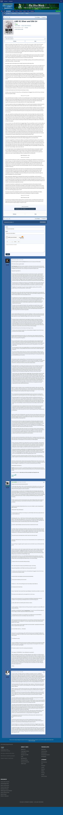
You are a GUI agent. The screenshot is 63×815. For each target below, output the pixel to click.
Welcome (43, 749)
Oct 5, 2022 (24, 482)
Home (8, 13)
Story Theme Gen (5, 792)
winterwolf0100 (14, 482)
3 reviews (26, 27)
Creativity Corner (45, 754)
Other (42, 771)
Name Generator (5, 785)
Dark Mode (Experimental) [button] (7, 744)
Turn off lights (37, 17)
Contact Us (23, 753)
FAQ (22, 756)
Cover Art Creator (5, 781)
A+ (9, 17)
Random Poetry (4, 789)
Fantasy (27, 13)
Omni (17, 24)
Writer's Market (5, 796)
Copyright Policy (25, 751)
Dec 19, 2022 (21, 259)
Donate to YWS (24, 754)
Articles (43, 765)
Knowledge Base (5, 783)
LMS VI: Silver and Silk (19, 29)
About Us (23, 749)
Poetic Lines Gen (5, 787)
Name (7, 226)
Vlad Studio (10, 758)
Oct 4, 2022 (21, 671)
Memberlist (24, 758)
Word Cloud (3, 794)
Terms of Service (25, 762)
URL (18, 241)
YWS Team (23, 763)
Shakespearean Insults (6, 790)
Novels (43, 769)
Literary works (14, 13)
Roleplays (43, 756)
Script (42, 774)
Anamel (7, 675)
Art (42, 763)
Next (35, 41)
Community (44, 751)
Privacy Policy (24, 760)
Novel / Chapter (21, 13)
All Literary (44, 762)
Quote (15, 241)
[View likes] (44, 482)
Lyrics (42, 767)
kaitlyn (7, 263)
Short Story (44, 776)
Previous (14, 41)
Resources (43, 753)
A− (4, 17)
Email (7, 231)
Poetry (43, 772)
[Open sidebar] (61, 1)
